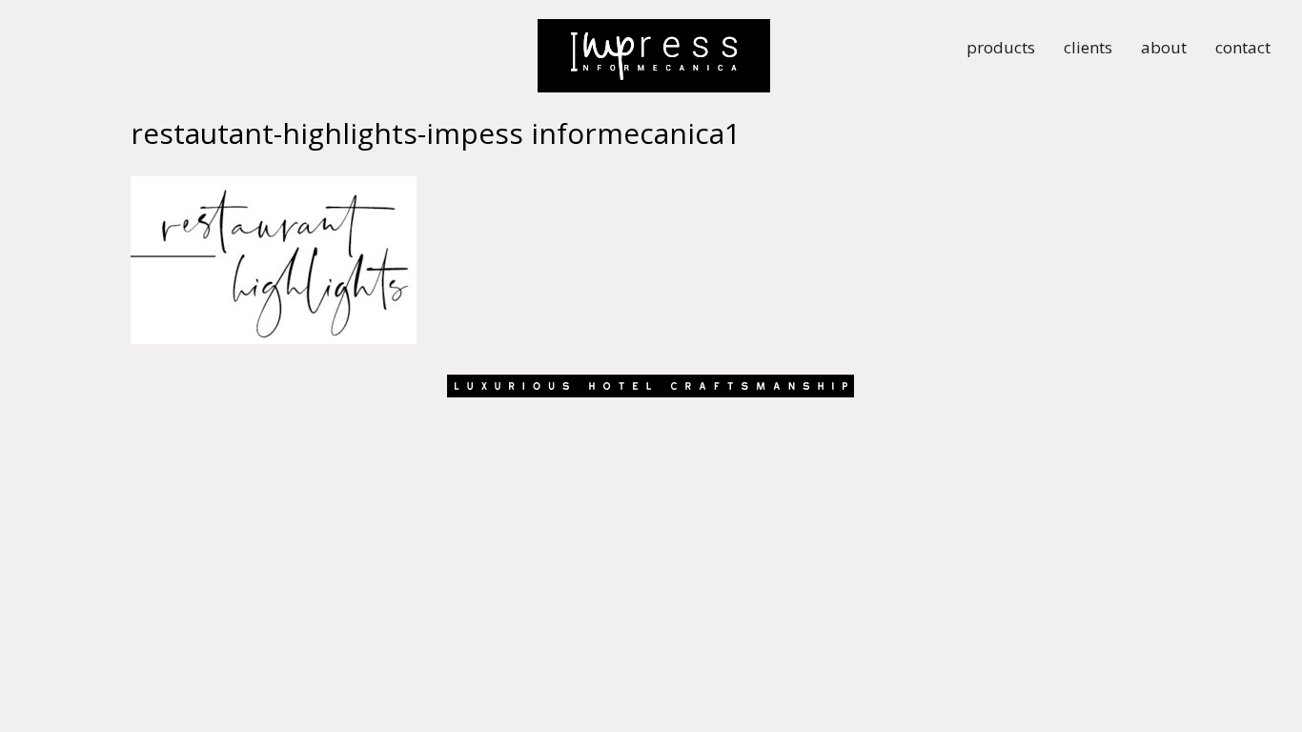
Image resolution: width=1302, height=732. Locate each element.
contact (1243, 49)
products (1000, 49)
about (1164, 49)
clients (1088, 49)
